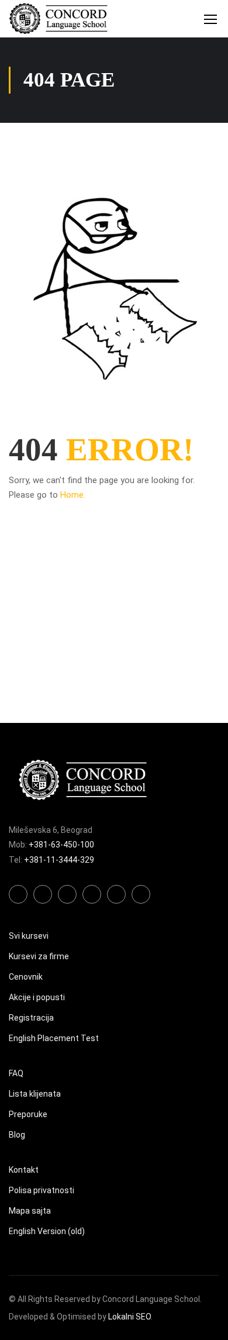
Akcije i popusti (37, 997)
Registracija (31, 1017)
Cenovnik (26, 976)
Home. (72, 495)
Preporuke (28, 1114)
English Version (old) (47, 1231)
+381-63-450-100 (61, 844)
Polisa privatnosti (41, 1190)
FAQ (16, 1073)
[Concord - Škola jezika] (58, 19)
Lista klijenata (35, 1093)
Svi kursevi (29, 936)
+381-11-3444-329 (59, 859)
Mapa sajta (30, 1210)
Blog (17, 1134)
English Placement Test (54, 1038)
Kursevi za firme (39, 956)
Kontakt (24, 1169)
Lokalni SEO (129, 1316)
